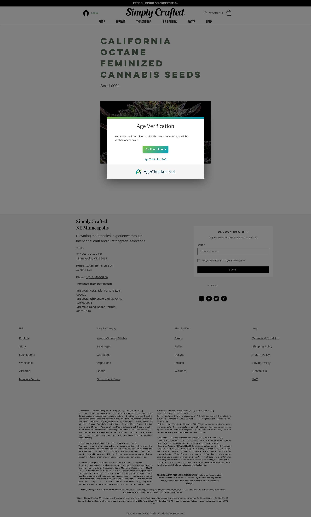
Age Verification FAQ (155, 159)
